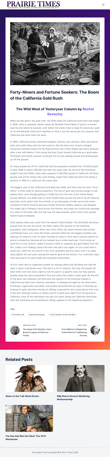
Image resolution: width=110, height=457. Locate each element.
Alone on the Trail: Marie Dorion (22, 396)
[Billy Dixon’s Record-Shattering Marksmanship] (80, 378)
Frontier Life (18, 314)
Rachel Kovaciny (37, 314)
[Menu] (103, 4)
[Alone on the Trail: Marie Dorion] (29, 378)
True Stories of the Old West (62, 314)
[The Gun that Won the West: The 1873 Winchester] (29, 418)
